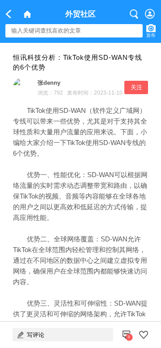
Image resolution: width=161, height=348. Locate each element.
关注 (136, 87)
